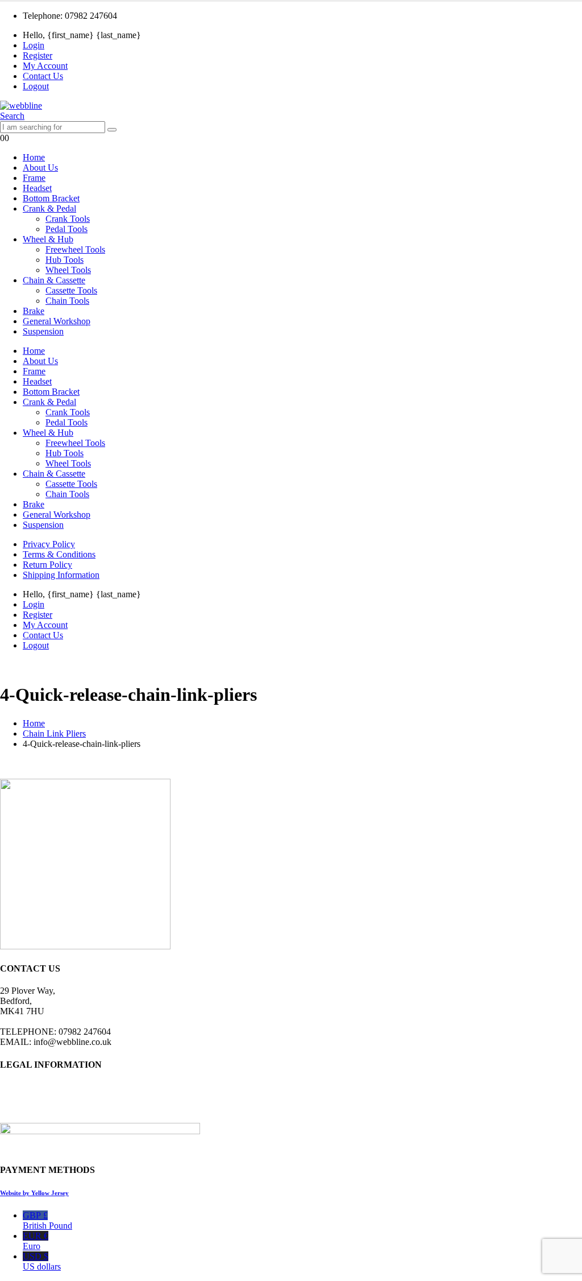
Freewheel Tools (75, 249)
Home (34, 157)
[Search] (112, 129)
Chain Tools (67, 300)
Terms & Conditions (59, 554)
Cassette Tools (71, 290)
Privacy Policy (49, 544)
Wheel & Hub (48, 239)
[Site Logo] (21, 105)
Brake (33, 311)
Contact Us (43, 76)
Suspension (43, 331)
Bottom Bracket (51, 198)
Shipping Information (61, 575)
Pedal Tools (66, 229)
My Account (45, 66)
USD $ (42, 1261)
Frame (34, 178)
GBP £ (47, 1220)
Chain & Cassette (54, 280)
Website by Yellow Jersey (34, 1192)
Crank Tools (67, 219)
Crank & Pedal (49, 208)
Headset (37, 188)
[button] (12, 116)
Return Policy (47, 564)
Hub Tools (64, 260)
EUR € (35, 1241)
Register (37, 55)
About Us (40, 167)
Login (33, 45)
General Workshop (56, 321)
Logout (36, 86)
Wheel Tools (68, 270)
